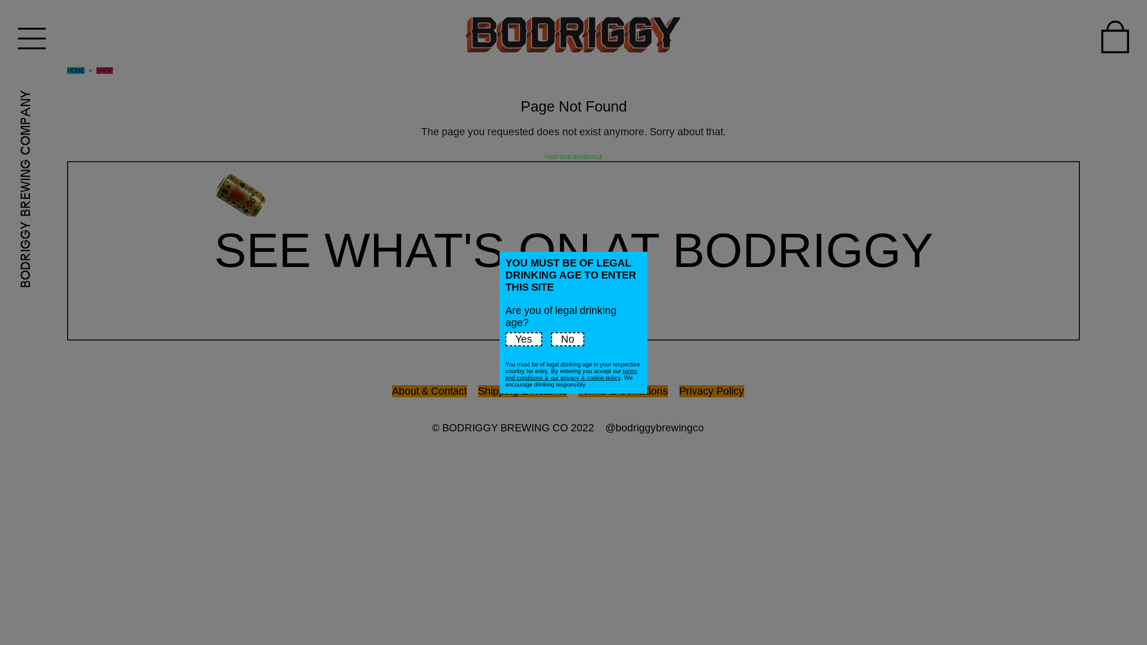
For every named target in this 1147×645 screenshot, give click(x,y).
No (567, 339)
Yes (523, 339)
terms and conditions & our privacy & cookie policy (571, 374)
